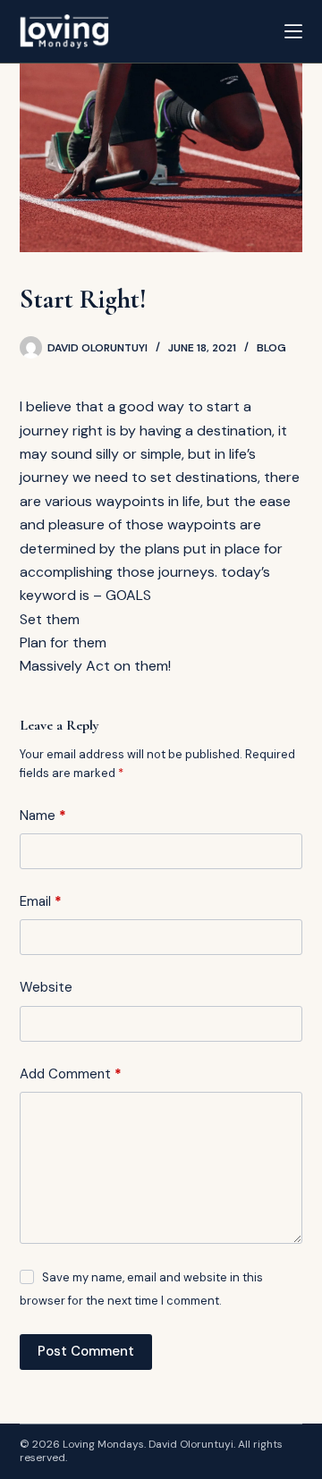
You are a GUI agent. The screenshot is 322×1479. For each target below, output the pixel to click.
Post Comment (86, 1351)
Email (41, 901)
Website (46, 987)
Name (43, 815)
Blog (271, 348)
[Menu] (293, 31)
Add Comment (71, 1074)
